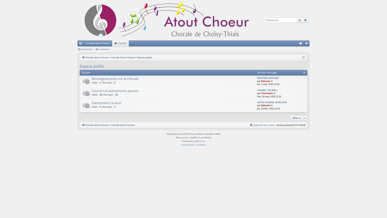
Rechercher (87, 49)
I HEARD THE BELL (267, 90)
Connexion (104, 49)
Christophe (267, 93)
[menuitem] (301, 43)
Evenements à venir (107, 103)
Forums (122, 43)
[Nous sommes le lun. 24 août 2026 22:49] (303, 57)
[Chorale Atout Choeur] (168, 20)
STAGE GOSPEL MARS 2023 (272, 102)
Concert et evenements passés (115, 91)
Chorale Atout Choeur (98, 43)
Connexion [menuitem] (307, 44)
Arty (186, 137)
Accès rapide (81, 44)
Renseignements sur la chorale (115, 79)
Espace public (92, 66)
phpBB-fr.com (199, 141)
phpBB (184, 134)
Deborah (265, 81)
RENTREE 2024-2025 (268, 78)
